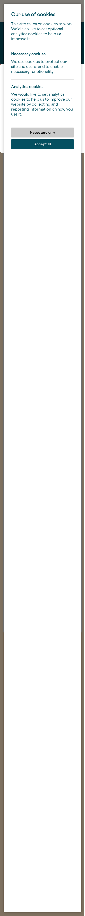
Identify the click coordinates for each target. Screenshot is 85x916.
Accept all (42, 144)
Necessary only (42, 132)
